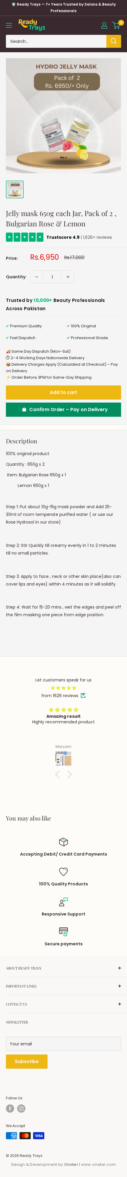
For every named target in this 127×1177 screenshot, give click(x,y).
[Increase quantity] (68, 277)
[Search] (113, 41)
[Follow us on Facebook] (10, 1108)
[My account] (104, 25)
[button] (59, 774)
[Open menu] (9, 25)
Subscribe (27, 1061)
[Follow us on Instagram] (21, 1108)
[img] (63, 688)
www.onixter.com (98, 1164)
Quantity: (16, 277)
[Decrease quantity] (36, 277)
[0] (116, 25)
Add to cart (63, 392)
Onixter (71, 1164)
